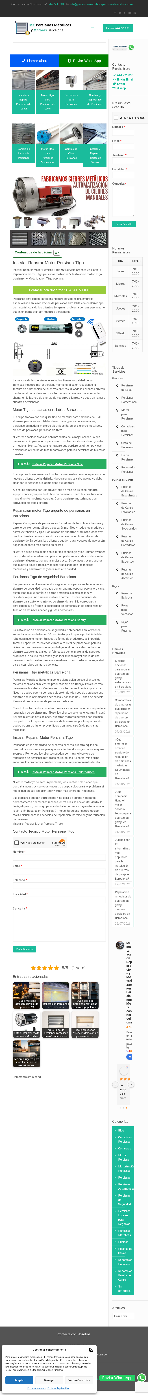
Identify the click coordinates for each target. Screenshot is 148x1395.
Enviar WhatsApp (86, 61)
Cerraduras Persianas (125, 1139)
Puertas (123, 1242)
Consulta (20, 908)
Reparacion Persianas (125, 1262)
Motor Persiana (123, 1157)
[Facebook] (115, 13)
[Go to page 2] (126, 1107)
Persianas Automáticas (125, 1186)
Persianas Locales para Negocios (124, 1217)
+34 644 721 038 (78, 290)
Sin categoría (124, 1289)
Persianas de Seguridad (124, 1200)
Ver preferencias (79, 1380)
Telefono (20, 880)
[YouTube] (125, 13)
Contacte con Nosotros (46, 290)
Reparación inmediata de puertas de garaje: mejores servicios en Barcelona (123, 905)
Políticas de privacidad (58, 1388)
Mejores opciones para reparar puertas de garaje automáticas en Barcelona (123, 673)
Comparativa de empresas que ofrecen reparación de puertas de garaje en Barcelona (123, 713)
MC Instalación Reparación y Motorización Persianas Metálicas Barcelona (129, 982)
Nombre (19, 851)
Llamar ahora (37, 61)
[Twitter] (120, 13)
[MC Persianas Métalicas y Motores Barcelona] (43, 28)
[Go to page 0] (120, 1108)
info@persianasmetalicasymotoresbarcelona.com (101, 4)
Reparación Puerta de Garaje (125, 1275)
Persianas (124, 1177)
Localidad (20, 894)
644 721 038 (56, 4)
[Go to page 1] (123, 1107)
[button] (91, 1350)
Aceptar (19, 1380)
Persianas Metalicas (124, 1233)
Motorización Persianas (125, 1168)
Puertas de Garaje (125, 1251)
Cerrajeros (124, 1148)
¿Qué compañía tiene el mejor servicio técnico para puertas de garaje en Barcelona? (123, 809)
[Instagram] (135, 13)
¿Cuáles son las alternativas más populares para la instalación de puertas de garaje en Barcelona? (122, 859)
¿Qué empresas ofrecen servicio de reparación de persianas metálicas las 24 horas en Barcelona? (123, 759)
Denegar (49, 1380)
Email (17, 866)
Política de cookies (36, 1388)
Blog (121, 1130)
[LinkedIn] (130, 13)
